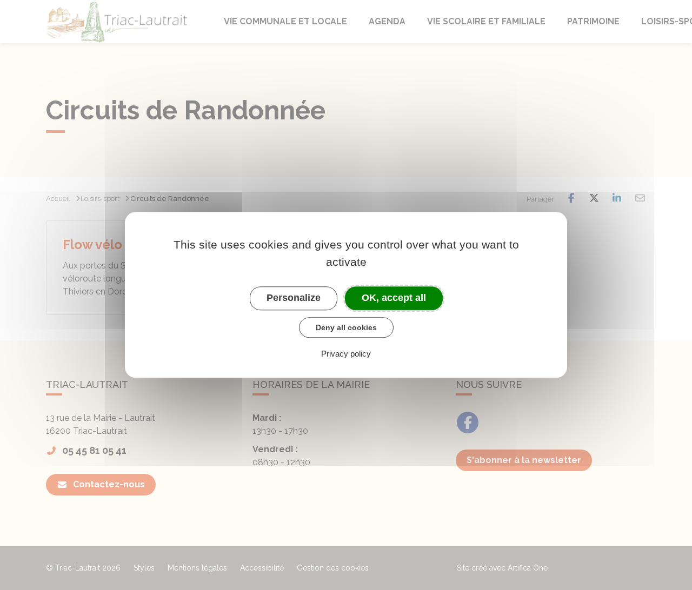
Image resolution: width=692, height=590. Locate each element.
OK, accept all (394, 297)
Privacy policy (346, 354)
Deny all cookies (346, 327)
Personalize (294, 297)
